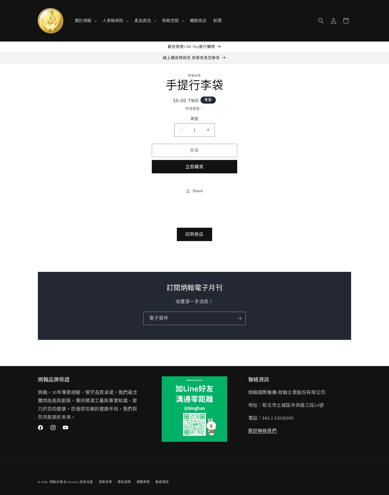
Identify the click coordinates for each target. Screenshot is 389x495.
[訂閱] (239, 318)
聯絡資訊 (162, 482)
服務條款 (143, 482)
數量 (194, 118)
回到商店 (194, 234)
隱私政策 (124, 482)
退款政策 (105, 482)
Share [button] (198, 190)
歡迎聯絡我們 (262, 431)
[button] (85, 20)
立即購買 (194, 166)
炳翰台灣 (56, 482)
